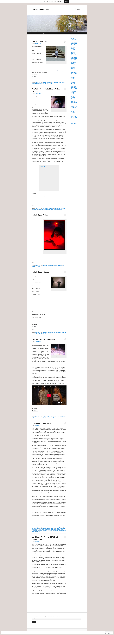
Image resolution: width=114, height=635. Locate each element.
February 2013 (73, 69)
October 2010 (73, 105)
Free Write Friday (62, 208)
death (54, 332)
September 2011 (74, 91)
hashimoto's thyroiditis (52, 529)
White (46, 333)
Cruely (55, 416)
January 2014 (73, 56)
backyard (44, 416)
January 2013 (73, 71)
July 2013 (72, 63)
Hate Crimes (37, 417)
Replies (51, 83)
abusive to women (49, 606)
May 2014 (72, 50)
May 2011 (72, 96)
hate (34, 417)
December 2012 (74, 72)
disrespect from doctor (50, 528)
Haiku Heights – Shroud (40, 272)
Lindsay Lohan (60, 607)
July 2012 (72, 78)
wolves (56, 417)
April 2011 (73, 97)
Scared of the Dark (48, 209)
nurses (62, 529)
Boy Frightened (45, 208)
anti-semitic (34, 607)
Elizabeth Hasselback (43, 607)
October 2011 (73, 90)
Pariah (33, 266)
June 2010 (73, 110)
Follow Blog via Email (36, 614)
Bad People (49, 416)
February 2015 (73, 39)
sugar (54, 530)
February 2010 (73, 115)
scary (53, 209)
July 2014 (72, 48)
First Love (60, 82)
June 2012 (73, 79)
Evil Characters (56, 208)
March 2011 (73, 98)
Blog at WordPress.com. (49, 630)
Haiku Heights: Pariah (40, 215)
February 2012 (73, 84)
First (51, 82)
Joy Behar (54, 607)
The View (40, 609)
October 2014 (73, 44)
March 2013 (73, 68)
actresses (57, 606)
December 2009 (74, 117)
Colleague (51, 265)
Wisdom (48, 83)
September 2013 (74, 61)
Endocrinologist (62, 528)
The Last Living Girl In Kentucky (43, 339)
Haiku (63, 82)
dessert (41, 528)
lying (38, 83)
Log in (72, 124)
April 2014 (73, 52)
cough (38, 528)
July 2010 (72, 108)
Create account (73, 123)
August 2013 (73, 62)
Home (33, 33)
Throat (44, 333)
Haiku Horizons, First (39, 41)
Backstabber (45, 265)
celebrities (38, 607)
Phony (35, 266)
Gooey (63, 332)
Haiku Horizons (34, 83)
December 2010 (74, 102)
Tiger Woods (45, 609)
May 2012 (72, 81)
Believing (44, 82)
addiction (60, 606)
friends (50, 607)
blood (49, 265)
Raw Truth (41, 83)
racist (36, 609)
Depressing (58, 332)
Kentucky (41, 417)
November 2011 (74, 88)
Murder (46, 417)
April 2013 (73, 67)
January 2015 (73, 40)
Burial (49, 332)
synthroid (56, 530)
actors (54, 606)
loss (44, 417)
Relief (44, 209)
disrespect (44, 528)
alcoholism (64, 606)
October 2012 (73, 74)
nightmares (41, 209)
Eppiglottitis (34, 529)
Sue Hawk (49, 417)
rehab (38, 609)
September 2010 (74, 106)
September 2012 (74, 76)
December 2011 (74, 87)
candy (59, 527)
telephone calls (61, 530)
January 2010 (73, 116)
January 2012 (73, 86)
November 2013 (74, 58)
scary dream (56, 209)
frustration (46, 529)
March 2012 (73, 83)
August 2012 (73, 77)
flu (43, 529)
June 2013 (73, 64)
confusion (35, 528)
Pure (32, 333)
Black (44, 332)
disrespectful (57, 528)
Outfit (65, 332)
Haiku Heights (60, 265)
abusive (44, 606)
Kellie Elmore (34, 209)
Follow (34, 621)
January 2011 (73, 101)
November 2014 (74, 43)
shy (43, 83)
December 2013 (74, 57)
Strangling (41, 333)
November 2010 (74, 103)
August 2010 (73, 107)
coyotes (52, 416)
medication (58, 529)
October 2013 (73, 59)
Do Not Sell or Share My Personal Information (61, 630)
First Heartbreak (55, 82)
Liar (63, 265)
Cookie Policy (23, 633)
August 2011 (73, 92)
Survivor (53, 417)
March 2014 (73, 53)
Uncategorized (37, 82)
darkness (50, 208)
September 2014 (74, 45)
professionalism (34, 530)
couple (48, 82)
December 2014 (74, 42)
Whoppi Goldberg (50, 609)
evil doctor (39, 529)
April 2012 (73, 82)
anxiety (44, 527)
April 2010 (73, 112)
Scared (51, 530)
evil (49, 82)
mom (37, 209)
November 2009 (74, 118)
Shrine (35, 333)
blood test (55, 527)
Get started (66, 1)
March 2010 (73, 113)
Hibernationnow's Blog (41, 9)
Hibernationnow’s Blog (40, 33)
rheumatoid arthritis (46, 530)
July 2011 (72, 93)
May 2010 (72, 111)
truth (45, 83)
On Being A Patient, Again (41, 423)
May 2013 (72, 66)
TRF (35, 531)
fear (42, 529)
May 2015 (72, 38)
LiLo (56, 607)
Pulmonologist (40, 530)
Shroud (37, 333)
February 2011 (73, 100)
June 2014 (73, 49)
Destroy (58, 416)
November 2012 (74, 73)
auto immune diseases (50, 527)
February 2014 (73, 54)
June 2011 (73, 95)
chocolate (61, 527)
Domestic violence (63, 416)
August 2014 (73, 47)
